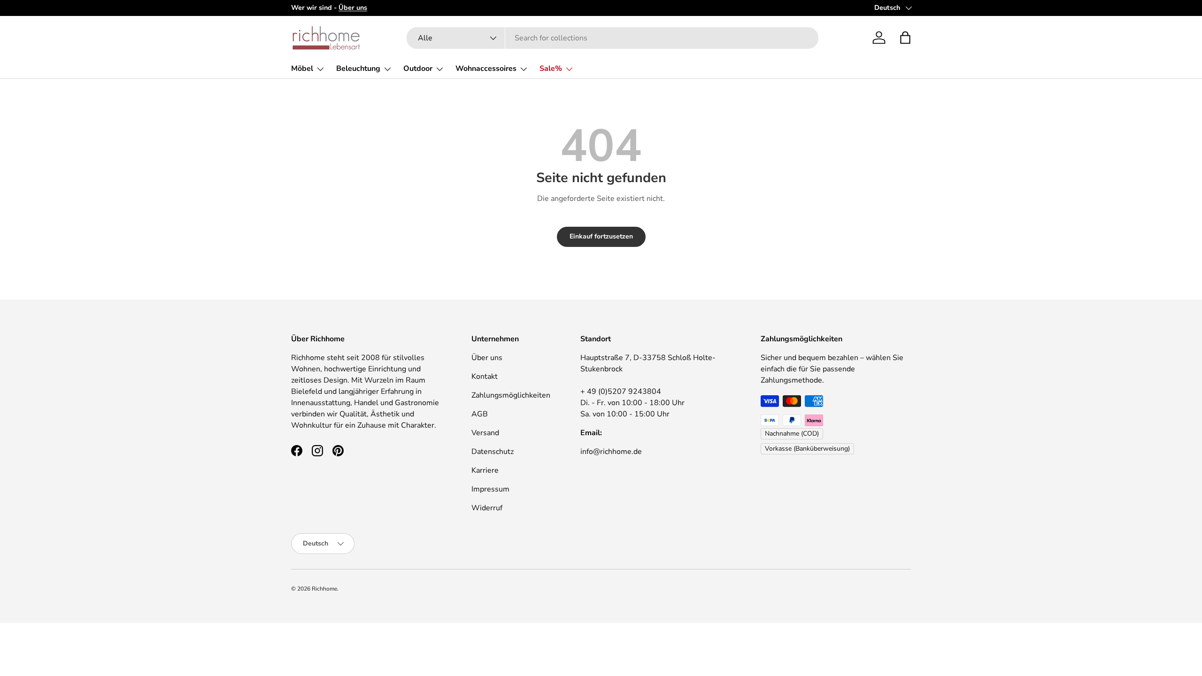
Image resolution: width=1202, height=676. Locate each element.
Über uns (486, 358)
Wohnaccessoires (485, 68)
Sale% (550, 68)
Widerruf (486, 508)
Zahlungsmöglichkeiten (510, 395)
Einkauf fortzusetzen (601, 236)
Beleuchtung (358, 68)
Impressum (490, 489)
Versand (485, 433)
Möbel (302, 68)
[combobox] (612, 38)
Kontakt (484, 376)
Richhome (324, 588)
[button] (905, 37)
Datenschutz (492, 451)
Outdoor (417, 68)
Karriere (485, 470)
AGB (479, 414)
